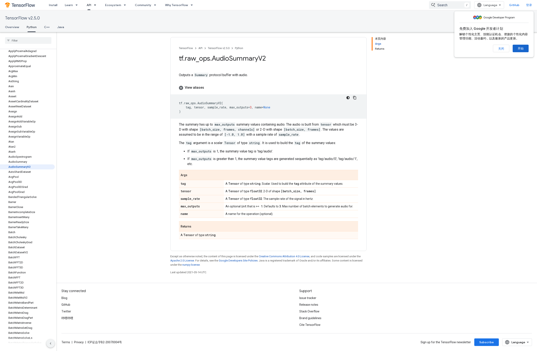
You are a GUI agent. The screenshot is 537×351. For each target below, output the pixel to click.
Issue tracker (307, 298)
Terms (65, 342)
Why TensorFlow (176, 5)
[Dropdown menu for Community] (156, 5)
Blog (64, 298)
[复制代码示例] (354, 97)
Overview (12, 27)
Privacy (79, 342)
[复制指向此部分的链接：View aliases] (208, 87)
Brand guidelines (310, 318)
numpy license (191, 264)
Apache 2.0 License (182, 260)
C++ (47, 27)
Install (53, 5)
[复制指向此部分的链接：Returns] (195, 226)
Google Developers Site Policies (238, 260)
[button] (268, 87)
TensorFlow (186, 48)
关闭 (501, 49)
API (89, 5)
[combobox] (450, 5)
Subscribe (486, 342)
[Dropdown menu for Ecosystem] (126, 5)
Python (31, 27)
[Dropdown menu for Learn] (78, 5)
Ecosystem (113, 5)
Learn (69, 5)
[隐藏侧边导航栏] (50, 343)
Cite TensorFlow (310, 324)
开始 (521, 48)
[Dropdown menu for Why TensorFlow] (193, 5)
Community (143, 5)
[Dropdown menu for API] (96, 5)
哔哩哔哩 (67, 318)
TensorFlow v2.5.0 (22, 18)
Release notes (308, 304)
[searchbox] (28, 40)
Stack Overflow (309, 311)
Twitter (66, 311)
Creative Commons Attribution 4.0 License (284, 256)
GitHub (514, 5)
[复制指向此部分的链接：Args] (191, 175)
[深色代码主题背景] (348, 97)
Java (60, 27)
